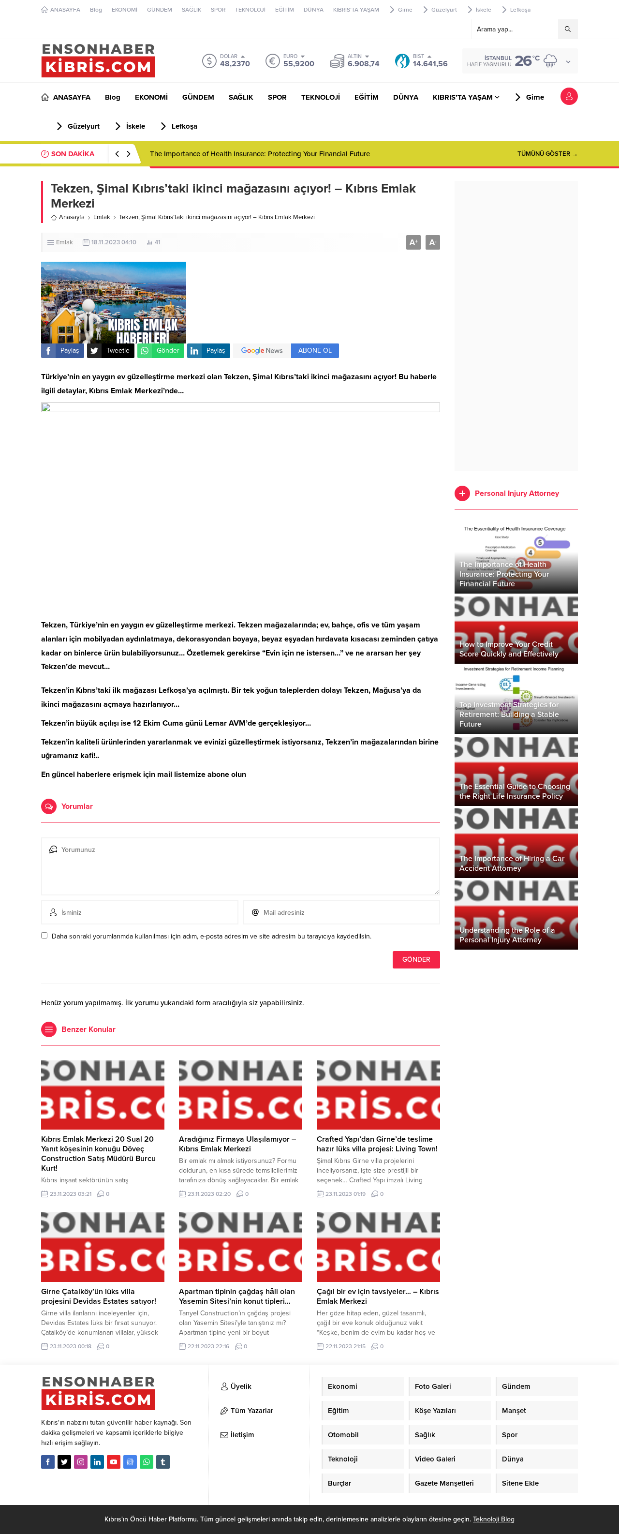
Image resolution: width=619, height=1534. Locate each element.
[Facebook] (48, 1462)
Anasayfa (72, 217)
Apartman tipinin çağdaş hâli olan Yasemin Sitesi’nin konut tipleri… (237, 1296)
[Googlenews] (130, 1462)
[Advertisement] (516, 326)
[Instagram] (81, 1462)
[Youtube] (113, 1462)
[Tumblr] (163, 1462)
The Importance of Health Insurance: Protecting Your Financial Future (260, 153)
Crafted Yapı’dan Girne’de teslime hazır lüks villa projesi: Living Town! (377, 1144)
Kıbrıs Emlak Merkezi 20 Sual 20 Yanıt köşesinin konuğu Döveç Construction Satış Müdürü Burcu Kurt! (98, 1153)
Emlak (101, 217)
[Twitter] (64, 1462)
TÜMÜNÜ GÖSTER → (547, 154)
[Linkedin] (97, 1462)
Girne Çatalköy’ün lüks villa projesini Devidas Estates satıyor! (98, 1296)
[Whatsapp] (146, 1462)
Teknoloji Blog (494, 1519)
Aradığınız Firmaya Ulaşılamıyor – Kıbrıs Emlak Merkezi (237, 1144)
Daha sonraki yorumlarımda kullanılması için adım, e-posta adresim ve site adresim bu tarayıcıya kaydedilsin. (211, 936)
